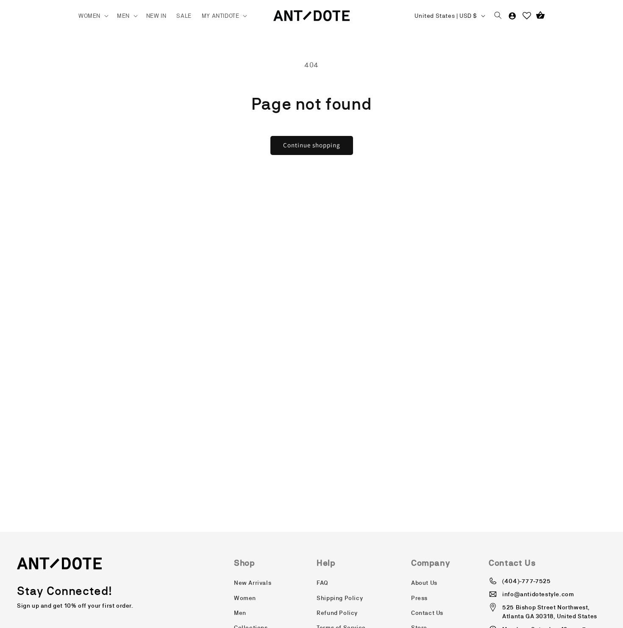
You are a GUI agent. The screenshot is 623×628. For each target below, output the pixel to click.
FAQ (322, 582)
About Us (424, 582)
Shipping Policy (340, 598)
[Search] (498, 16)
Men (240, 612)
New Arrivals (252, 582)
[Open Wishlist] (527, 16)
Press (419, 598)
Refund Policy (337, 612)
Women (245, 598)
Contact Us (427, 612)
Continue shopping (311, 145)
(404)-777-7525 (526, 581)
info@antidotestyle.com (538, 594)
